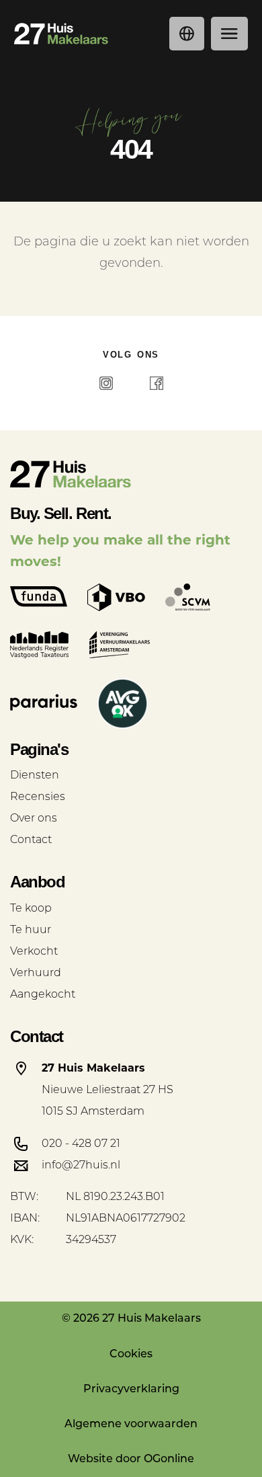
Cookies (131, 1354)
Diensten (34, 775)
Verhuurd (35, 973)
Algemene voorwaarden (131, 1424)
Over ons (33, 818)
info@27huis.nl (81, 1165)
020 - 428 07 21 (81, 1144)
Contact (31, 840)
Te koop (31, 909)
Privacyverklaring (131, 1389)
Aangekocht (42, 995)
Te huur (30, 930)
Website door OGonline (131, 1459)
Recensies (37, 797)
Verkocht (34, 952)
